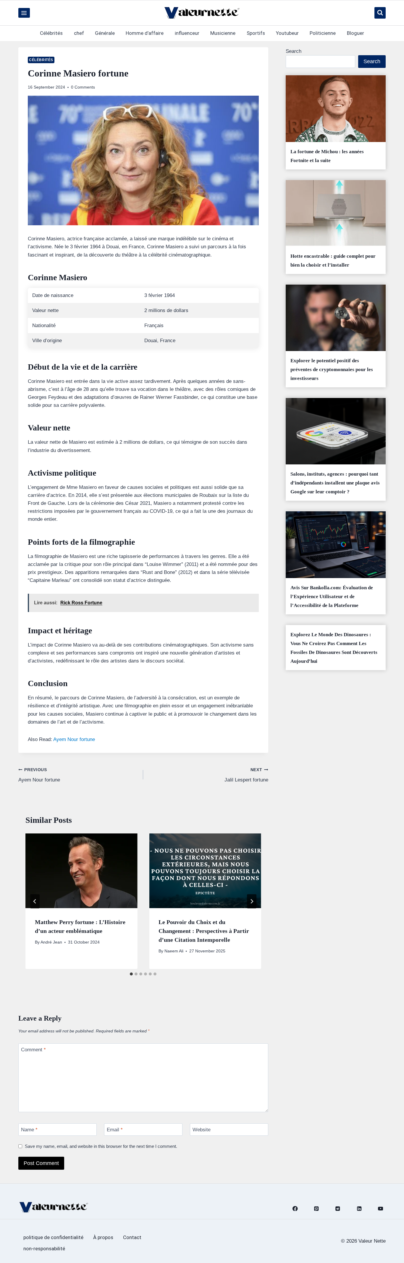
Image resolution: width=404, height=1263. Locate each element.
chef (79, 33)
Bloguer (355, 33)
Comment (33, 1049)
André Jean (51, 942)
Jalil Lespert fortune (246, 775)
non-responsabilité (44, 1248)
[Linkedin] (359, 1208)
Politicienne (323, 33)
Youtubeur (287, 33)
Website (202, 1130)
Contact (132, 1237)
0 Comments (83, 87)
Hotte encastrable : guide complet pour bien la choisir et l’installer (333, 260)
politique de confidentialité (53, 1237)
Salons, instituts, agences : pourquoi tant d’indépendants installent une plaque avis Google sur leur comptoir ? (335, 483)
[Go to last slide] (35, 901)
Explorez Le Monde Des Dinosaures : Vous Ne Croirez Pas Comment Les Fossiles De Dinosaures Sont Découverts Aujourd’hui (333, 648)
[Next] (251, 901)
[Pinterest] (316, 1208)
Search (293, 51)
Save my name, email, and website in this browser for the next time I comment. (101, 1146)
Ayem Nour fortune (74, 739)
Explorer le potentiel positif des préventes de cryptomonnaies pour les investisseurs (331, 369)
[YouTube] (380, 1208)
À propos (103, 1237)
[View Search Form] (380, 12)
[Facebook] (295, 1208)
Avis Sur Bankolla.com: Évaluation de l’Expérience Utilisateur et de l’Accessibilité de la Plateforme (331, 596)
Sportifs (256, 33)
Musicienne (222, 33)
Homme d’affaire (145, 33)
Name (29, 1130)
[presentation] (81, 870)
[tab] (131, 973)
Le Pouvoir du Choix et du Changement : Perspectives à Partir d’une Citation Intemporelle (204, 931)
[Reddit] (338, 1208)
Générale (105, 33)
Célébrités (51, 33)
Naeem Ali (173, 951)
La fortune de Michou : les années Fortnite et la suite (327, 156)
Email (115, 1130)
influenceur (187, 33)
